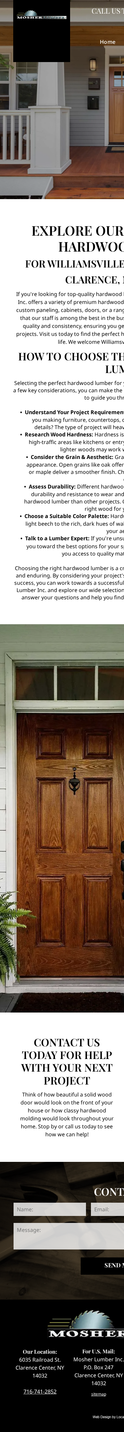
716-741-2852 (40, 1391)
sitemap (98, 1394)
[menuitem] (108, 42)
